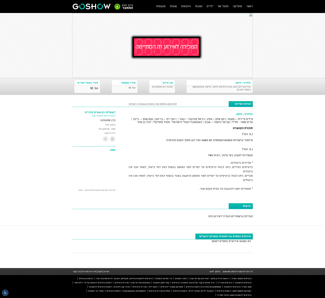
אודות (106, 271)
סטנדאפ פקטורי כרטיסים (171, 287)
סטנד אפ (223, 6)
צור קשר (76, 271)
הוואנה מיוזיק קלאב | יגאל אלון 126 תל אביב (209, 278)
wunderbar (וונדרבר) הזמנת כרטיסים (203, 287)
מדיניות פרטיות (89, 271)
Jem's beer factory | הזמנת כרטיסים (234, 291)
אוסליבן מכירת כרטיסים (159, 291)
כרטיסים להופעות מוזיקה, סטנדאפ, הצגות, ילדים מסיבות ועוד (124, 278)
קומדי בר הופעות (96, 291)
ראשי (249, 6)
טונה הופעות (181, 278)
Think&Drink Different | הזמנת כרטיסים (126, 291)
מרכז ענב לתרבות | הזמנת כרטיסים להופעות (109, 287)
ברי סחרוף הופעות (163, 278)
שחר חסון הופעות (161, 282)
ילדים (210, 6)
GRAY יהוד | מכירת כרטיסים (145, 287)
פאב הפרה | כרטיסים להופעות (237, 287)
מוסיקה (237, 6)
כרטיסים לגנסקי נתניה (241, 278)
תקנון (99, 271)
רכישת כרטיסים (86, 278)
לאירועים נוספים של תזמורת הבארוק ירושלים (153, 103)
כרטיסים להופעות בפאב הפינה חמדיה (234, 295)
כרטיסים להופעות (243, 282)
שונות (173, 6)
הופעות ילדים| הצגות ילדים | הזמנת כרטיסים (193, 291)
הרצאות (186, 6)
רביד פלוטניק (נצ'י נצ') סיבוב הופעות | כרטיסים (193, 282)
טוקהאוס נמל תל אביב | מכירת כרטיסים (132, 282)
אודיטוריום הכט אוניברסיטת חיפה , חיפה (96, 190)
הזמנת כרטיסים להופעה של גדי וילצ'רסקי (93, 282)
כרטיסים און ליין (225, 282)
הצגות (198, 6)
